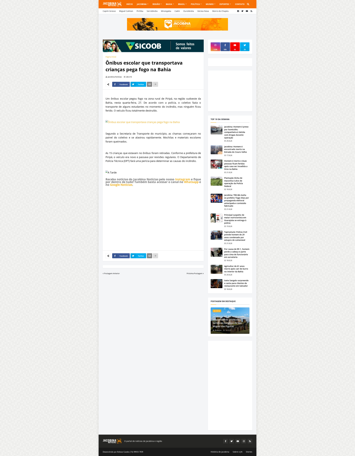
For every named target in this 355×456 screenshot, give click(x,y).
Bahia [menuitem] (169, 4)
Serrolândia (152, 11)
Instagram (182, 179)
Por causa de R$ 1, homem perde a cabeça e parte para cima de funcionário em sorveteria (236, 253)
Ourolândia (188, 11)
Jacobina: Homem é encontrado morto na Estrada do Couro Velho (235, 149)
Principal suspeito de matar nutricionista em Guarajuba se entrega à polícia (235, 219)
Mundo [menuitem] (210, 4)
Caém (177, 11)
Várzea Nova (203, 11)
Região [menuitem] (156, 4)
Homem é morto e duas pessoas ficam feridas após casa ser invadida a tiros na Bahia (235, 165)
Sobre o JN (237, 451)
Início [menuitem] (129, 4)
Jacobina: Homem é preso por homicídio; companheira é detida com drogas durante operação (236, 132)
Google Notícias (121, 185)
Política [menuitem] (195, 4)
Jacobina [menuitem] (142, 4)
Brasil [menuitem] (181, 4)
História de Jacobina (220, 451)
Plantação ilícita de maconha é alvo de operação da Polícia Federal (233, 182)
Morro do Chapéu (220, 11)
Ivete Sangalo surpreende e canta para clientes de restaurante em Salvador (236, 283)
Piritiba (140, 11)
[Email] (149, 84)
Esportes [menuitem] (224, 4)
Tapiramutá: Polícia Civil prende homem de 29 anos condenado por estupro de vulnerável (235, 236)
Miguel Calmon (126, 11)
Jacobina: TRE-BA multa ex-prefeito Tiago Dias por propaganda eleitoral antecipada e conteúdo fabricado (236, 200)
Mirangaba (166, 11)
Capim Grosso (109, 11)
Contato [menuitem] (239, 4)
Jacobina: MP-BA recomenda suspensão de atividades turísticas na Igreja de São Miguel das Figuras (228, 321)
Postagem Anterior (112, 273)
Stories (249, 451)
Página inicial (111, 57)
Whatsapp (191, 182)
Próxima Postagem (194, 273)
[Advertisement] (153, 218)
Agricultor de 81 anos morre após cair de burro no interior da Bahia (236, 269)
